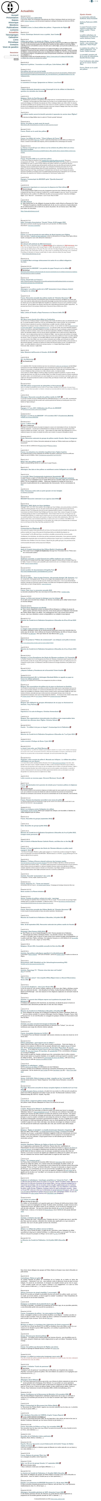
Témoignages (12, 35)
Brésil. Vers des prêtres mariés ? (31, 461)
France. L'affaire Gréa (28, 423)
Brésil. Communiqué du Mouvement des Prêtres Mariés (39, 1405)
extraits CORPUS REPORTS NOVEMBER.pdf (34, 1417)
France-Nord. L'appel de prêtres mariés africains (37, 1100)
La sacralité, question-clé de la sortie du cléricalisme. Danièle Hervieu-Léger (89, 56)
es (93, 1)
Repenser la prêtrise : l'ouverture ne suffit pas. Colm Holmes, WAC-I (43, 64)
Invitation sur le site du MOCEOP (29, 417)
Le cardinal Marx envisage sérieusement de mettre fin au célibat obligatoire (46, 260)
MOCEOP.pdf (26, 270)
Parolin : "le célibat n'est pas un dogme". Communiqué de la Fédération (45, 727)
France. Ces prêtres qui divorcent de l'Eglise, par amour (39, 1347)
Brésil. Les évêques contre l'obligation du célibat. (37, 809)
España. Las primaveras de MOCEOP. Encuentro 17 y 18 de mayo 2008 (44, 1482)
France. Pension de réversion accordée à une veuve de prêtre (41, 800)
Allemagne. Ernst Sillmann (29, 1379)
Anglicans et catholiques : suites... (32, 1065)
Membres (14, 25)
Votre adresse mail (14, 55)
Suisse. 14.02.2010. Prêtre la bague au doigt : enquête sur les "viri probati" (46, 1078)
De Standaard (43, 862)
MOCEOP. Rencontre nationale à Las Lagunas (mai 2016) (40, 498)
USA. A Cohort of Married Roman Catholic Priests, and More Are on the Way (46, 841)
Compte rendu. (65, 592)
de (97, 1)
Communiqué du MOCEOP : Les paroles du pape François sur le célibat (45, 268)
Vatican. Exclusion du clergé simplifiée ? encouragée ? (39, 1292)
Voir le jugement (38, 803)
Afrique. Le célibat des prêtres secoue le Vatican (37, 1229)
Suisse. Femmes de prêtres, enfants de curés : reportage (40, 898)
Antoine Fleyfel (49, 1191)
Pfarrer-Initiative (32, 954)
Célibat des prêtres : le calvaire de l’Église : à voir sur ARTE (41, 41)
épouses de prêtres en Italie (44, 1059)
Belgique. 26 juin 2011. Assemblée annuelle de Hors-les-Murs (41, 946)
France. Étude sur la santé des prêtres (33, 131)
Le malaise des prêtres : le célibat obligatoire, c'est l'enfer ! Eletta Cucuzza (89, 49)
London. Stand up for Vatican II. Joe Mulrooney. (37, 1108)
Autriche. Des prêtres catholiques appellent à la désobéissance (42, 953)
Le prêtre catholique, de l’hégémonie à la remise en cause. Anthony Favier (89, 36)
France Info (56, 1348)
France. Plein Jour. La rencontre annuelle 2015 (36, 590)
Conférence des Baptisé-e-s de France (38, 1047)
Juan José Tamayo (33, 1051)
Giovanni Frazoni (42, 1049)
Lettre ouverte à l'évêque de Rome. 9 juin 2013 (36, 741)
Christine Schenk (26, 696)
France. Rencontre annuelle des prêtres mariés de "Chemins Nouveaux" (45, 298)
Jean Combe (43, 1070)
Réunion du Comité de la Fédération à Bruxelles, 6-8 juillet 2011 (42, 917)
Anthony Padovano (29, 21)
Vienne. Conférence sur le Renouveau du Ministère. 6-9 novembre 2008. (45, 1394)
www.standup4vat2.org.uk (41, 1112)
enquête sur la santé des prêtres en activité (53, 160)
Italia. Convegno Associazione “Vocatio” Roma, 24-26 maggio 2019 (43, 222)
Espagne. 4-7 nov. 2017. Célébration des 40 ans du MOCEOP (41, 408)
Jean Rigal (54, 1047)
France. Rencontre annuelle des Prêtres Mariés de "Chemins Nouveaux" (45, 909)
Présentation (12, 18)
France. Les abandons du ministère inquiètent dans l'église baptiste (44, 452)
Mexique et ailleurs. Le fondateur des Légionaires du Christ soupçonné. (45, 1324)
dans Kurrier (25, 1368)
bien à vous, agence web (58, 1499)
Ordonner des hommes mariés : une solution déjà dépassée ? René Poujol (88, 43)
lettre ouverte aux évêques (59, 762)
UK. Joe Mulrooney (27, 359)
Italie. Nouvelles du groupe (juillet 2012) (34, 825)
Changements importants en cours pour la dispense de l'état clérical (44, 187)
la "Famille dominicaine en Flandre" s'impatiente (53, 1131)
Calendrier (13, 37)
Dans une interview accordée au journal (30, 862)
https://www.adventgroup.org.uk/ (30, 211)
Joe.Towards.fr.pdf (27, 361)
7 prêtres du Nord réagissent (38, 236)
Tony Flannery (39, 696)
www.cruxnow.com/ (46, 584)
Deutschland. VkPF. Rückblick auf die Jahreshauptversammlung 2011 (44, 962)
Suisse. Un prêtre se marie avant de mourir (35, 123)
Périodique (13, 42)
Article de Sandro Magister (31, 563)
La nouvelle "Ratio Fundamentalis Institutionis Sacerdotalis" (41, 476)
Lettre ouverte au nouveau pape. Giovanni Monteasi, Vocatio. (41, 778)
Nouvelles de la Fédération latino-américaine (36, 1436)
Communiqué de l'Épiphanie (30, 528)
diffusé (22, 971)
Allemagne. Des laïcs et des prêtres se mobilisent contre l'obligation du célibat (47, 469)
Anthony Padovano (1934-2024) (31, 18)
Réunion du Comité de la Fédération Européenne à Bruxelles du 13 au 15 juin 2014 (48, 649)
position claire (60, 954)
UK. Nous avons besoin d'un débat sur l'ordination (38, 319)
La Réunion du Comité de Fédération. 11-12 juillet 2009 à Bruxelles (43, 1240)
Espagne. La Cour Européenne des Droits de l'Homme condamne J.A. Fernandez (48, 657)
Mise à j (70, 1070)
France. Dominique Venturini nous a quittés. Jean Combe (40, 34)
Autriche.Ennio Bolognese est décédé (33, 607)
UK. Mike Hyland (26, 201)
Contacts (14, 45)
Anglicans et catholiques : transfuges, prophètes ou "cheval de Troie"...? (45, 1180)
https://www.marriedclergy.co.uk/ (41, 327)
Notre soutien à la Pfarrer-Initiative (32, 891)
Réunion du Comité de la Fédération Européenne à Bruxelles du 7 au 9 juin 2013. (48, 734)
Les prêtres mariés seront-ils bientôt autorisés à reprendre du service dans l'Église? (49, 114)
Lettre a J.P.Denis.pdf (28, 425)
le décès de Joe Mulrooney (62, 366)
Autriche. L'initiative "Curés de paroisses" (35, 1366)
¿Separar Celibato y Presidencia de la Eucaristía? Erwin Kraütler (42, 670)
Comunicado (24, 180)
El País (64, 853)
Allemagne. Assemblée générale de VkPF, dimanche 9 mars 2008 (42, 1492)
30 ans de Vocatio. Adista (29, 1465)
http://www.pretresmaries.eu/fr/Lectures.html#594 (34, 409)
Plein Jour (36, 140)
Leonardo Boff (54, 1051)
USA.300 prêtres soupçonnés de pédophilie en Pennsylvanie (41, 385)
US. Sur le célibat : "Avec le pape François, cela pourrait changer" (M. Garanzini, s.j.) (49, 577)
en (90, 1)
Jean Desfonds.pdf (27, 788)
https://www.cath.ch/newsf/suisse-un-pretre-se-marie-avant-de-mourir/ (39, 125)
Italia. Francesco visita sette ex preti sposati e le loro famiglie (41, 491)
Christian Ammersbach (55, 696)
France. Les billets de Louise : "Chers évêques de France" (40, 138)
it (95, 1)
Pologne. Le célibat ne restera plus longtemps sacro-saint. (40, 1356)
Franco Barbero (55, 1049)
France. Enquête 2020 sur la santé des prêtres (36, 158)
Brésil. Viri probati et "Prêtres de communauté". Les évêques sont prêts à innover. (48, 640)
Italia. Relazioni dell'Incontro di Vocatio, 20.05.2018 (38, 352)
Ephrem (74, 1051)
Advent (67, 1046)
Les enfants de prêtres (28, 1199)
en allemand (32, 633)
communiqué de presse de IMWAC (54, 1057)
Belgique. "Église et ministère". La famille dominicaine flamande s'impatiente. (47, 1130)
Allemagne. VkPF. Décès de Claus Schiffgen (35, 505)
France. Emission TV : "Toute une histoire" (35, 883)
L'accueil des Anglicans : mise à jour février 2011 (37, 987)
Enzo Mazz (62, 1047)
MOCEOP (60, 1190)
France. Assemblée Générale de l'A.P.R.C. (34, 1033)
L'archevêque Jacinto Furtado (29, 810)
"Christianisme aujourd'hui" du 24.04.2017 (50, 455)
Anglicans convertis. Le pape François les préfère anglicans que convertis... (46, 558)
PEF (22, 1047)
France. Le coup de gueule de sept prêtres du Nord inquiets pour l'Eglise (45, 234)
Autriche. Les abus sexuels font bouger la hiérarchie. (39, 1024)
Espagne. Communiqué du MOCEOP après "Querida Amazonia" (42, 179)
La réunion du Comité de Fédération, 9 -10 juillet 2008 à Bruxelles (43, 1473)
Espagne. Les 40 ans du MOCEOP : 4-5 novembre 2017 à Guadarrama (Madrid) (47, 415)
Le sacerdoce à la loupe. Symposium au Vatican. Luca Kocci (41, 82)
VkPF (58, 1046)
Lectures (14, 30)
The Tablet (24, 262)
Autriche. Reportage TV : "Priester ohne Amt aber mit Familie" (41, 970)
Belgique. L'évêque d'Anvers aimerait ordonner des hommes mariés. (43, 861)
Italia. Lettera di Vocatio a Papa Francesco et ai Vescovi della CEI (42, 312)
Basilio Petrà (42, 445)
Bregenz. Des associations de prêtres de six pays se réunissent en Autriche (46, 686)
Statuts (15, 20)
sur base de (23, 680)
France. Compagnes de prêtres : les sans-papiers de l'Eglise (41, 1313)
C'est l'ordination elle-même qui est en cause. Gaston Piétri (89, 62)
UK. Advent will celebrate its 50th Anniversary (36, 244)
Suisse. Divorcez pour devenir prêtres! (33, 1336)
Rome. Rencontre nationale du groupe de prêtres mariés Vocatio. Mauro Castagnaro (49, 438)
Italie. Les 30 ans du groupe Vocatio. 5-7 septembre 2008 (40, 1463)
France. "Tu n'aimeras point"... (31, 1160)
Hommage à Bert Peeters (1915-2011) (33, 931)
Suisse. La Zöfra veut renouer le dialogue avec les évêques (41, 598)
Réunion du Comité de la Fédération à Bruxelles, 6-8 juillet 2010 (42, 1011)
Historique (13, 22)
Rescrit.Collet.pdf (27, 189)
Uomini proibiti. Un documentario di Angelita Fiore (38, 570)
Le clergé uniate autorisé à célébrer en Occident (37, 629)
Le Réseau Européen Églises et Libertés (32, 1091)
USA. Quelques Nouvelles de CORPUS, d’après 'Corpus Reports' (42, 1415)
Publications (12, 27)
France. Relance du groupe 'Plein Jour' (34, 1455)
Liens (15, 40)
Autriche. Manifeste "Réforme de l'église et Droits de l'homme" (42, 1144)
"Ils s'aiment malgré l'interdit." (43, 885)
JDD (66, 753)
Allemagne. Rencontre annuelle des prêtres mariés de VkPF (41, 397)
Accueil (14, 15)
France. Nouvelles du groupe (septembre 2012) (36, 818)
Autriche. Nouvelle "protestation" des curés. (36, 876)
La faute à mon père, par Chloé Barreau (34, 748)
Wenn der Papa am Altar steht (30, 1201)
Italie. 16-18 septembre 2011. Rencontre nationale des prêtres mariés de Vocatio (47, 924)
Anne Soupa (68, 1170)
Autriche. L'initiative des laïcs (31, 1218)
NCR (22, 484)
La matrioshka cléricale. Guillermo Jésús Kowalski (88, 17)
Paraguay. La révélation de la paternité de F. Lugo (37, 1304)
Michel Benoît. (49, 1210)
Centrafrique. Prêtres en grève (31, 1278)
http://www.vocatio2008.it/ (34, 225)
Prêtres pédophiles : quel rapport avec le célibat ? (37, 1042)
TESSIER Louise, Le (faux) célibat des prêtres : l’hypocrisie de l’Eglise (44, 27)
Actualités (13, 32)
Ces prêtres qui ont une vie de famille (33, 71)
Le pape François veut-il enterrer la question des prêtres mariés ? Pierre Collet (88, 29)
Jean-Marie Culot (58, 1070)
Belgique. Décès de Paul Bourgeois (32, 98)
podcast (23, 1081)
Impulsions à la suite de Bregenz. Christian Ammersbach (40, 711)
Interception (58, 1162)
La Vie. (61, 633)
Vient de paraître (10, 47)
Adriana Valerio (53, 445)
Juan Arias (44, 1051)
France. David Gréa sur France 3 (31, 279)
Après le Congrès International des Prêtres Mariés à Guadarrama (42, 549)
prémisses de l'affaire (31, 1067)
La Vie (60, 1208)
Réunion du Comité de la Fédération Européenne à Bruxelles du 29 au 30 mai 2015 (48, 620)
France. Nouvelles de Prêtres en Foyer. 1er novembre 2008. (40, 1426)
